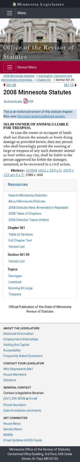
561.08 (11, 85)
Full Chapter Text (20, 240)
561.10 (69, 85)
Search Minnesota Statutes (27, 195)
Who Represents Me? (18, 369)
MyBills (8, 434)
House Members (14, 374)
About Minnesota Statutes (27, 201)
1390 (32, 170)
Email (33, 398)
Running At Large (20, 288)
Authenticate (13, 101)
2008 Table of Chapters (24, 213)
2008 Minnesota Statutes (18, 75)
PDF (30, 101)
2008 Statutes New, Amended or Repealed (38, 207)
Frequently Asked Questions (23, 356)
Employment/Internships (20, 339)
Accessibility (12, 350)
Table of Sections (20, 234)
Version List (16, 246)
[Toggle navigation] (9, 13)
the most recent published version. (41, 116)
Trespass (14, 294)
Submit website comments (22, 410)
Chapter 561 (44, 79)
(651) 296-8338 (14, 398)
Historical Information (18, 333)
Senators (9, 380)
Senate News (12, 429)
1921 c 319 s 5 (49, 170)
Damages (15, 276)
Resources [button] (18, 184)
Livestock (15, 282)
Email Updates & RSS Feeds (22, 440)
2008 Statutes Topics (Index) (28, 220)
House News (12, 423)
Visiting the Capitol (16, 345)
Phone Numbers (14, 405)
